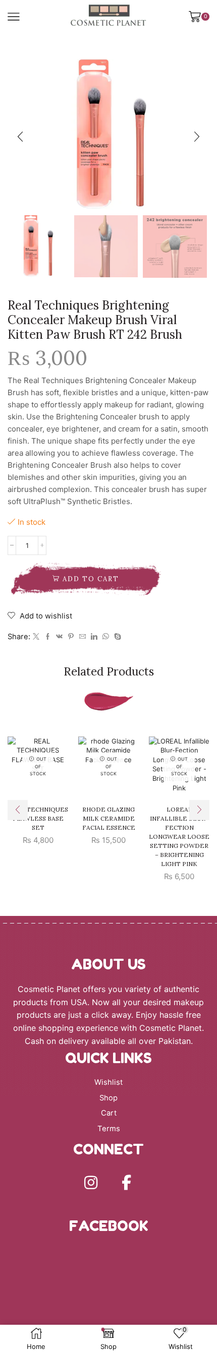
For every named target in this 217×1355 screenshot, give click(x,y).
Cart (109, 1113)
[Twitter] (36, 637)
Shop (108, 1097)
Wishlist (108, 1082)
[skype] (116, 637)
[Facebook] (47, 637)
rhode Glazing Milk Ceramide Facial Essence (108, 818)
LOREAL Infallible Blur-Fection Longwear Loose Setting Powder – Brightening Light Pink (179, 837)
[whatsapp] (106, 637)
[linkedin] (94, 637)
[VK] (59, 637)
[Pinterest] (71, 637)
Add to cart (91, 579)
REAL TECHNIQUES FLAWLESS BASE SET (38, 818)
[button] (20, 137)
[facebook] (126, 1182)
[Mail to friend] (82, 637)
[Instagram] (91, 1182)
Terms (108, 1128)
